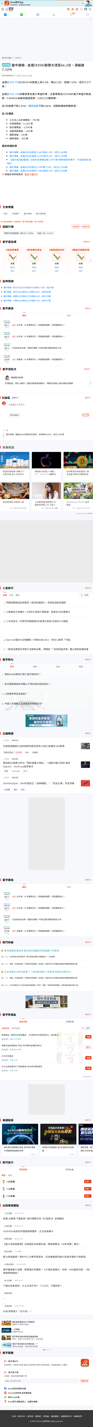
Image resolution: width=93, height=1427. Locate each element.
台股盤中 (18, 58)
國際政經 (15, 740)
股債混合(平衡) (15, 1049)
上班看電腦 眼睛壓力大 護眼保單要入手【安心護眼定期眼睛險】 (46, 503)
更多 (86, 595)
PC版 (14, 1416)
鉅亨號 (30, 1416)
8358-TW (13, 82)
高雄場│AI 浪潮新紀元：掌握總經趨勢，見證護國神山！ (38, 359)
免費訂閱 (84, 1381)
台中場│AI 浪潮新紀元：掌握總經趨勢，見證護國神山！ (38, 324)
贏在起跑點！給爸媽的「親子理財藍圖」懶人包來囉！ (24, 221)
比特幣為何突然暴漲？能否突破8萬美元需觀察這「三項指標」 (77, 473)
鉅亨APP (21, 1416)
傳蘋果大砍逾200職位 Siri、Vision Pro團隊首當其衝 (46, 473)
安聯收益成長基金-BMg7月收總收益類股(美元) (22, 1045)
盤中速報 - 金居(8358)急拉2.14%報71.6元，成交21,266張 (39, 167)
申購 (88, 1036)
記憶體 (11, 1181)
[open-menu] (2, 9)
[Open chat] (87, 14)
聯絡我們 (77, 1416)
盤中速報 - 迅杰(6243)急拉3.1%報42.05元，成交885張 (27, 291)
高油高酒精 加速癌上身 (13, 502)
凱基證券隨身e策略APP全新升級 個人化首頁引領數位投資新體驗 (14, 473)
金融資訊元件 (66, 1416)
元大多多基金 (7, 1055)
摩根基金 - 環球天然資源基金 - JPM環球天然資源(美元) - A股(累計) (30, 1034)
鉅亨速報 (8, 58)
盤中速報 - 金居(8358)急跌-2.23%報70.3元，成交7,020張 (38, 155)
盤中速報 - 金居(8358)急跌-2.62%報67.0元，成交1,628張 (38, 152)
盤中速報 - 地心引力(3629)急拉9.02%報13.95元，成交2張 (29, 287)
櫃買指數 (33, 106)
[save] (71, 15)
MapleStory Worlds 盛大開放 (78, 503)
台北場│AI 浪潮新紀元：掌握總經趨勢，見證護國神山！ (38, 336)
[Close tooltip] (85, 20)
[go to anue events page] (81, 9)
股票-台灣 (14, 1060)
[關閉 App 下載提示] (2, 3)
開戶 (88, 1047)
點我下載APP (31, 174)
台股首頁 (76, 226)
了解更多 (85, 241)
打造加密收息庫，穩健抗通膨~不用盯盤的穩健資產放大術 (37, 347)
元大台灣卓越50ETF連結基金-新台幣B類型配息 (22, 1066)
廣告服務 (54, 1416)
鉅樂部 (38, 1416)
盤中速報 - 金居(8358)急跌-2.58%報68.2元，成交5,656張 (38, 170)
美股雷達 (15, 759)
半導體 (11, 1196)
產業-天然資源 (15, 1039)
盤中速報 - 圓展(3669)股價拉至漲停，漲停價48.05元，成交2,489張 (35, 434)
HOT (14, 325)
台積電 (11, 1188)
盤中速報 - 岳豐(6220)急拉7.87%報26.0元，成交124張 (27, 296)
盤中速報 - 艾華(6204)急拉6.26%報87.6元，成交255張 (27, 300)
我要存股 (85, 226)
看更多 (87, 308)
